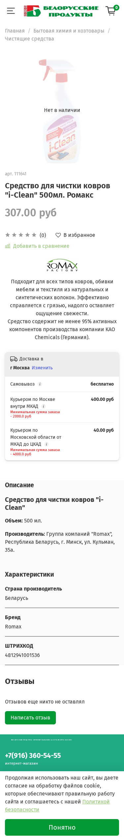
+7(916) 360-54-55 (33, 756)
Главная (15, 31)
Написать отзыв (30, 717)
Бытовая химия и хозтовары (68, 31)
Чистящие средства (29, 39)
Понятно (62, 827)
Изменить (42, 368)
